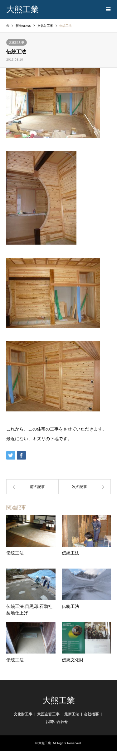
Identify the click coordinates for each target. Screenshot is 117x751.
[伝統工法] (85, 486)
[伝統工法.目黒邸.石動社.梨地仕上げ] (32, 486)
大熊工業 (58, 700)
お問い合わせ (57, 721)
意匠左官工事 (48, 714)
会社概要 (91, 714)
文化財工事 (16, 42)
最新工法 (71, 714)
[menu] (107, 9)
